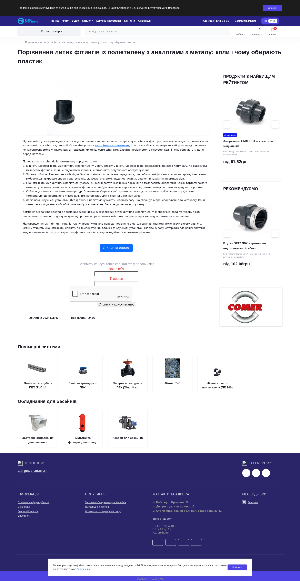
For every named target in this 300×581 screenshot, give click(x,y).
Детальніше (84, 569)
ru (265, 21)
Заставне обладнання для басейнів (105, 502)
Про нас (54, 20)
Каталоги (87, 20)
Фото (65, 20)
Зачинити (272, 8)
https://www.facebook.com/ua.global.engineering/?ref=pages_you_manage (246, 473)
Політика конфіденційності (33, 502)
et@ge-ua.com (162, 518)
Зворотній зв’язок (28, 511)
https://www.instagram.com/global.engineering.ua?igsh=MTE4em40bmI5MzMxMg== (256, 473)
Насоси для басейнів (97, 506)
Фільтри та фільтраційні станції (103, 511)
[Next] (275, 124)
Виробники (24, 515)
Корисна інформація (108, 20)
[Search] (226, 31)
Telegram (253, 502)
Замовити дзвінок (245, 21)
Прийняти (237, 567)
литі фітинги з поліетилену (112, 145)
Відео (75, 20)
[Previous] (227, 124)
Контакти (129, 20)
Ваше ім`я (116, 269)
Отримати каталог (116, 248)
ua (274, 21)
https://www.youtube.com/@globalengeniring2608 (266, 473)
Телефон (116, 278)
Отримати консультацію (116, 304)
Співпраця (144, 20)
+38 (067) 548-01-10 (32, 471)
